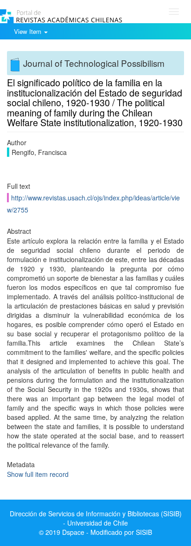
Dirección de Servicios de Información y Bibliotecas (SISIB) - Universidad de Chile (96, 518)
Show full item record (38, 474)
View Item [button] (28, 31)
